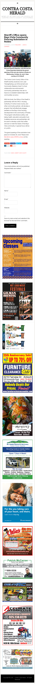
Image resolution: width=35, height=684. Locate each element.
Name (6, 191)
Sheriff (17, 153)
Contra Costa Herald (17, 11)
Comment (7, 173)
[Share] (5, 146)
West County (22, 153)
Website (6, 208)
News (12, 153)
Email (6, 199)
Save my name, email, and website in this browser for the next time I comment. (17, 219)
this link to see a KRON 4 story (13, 137)
